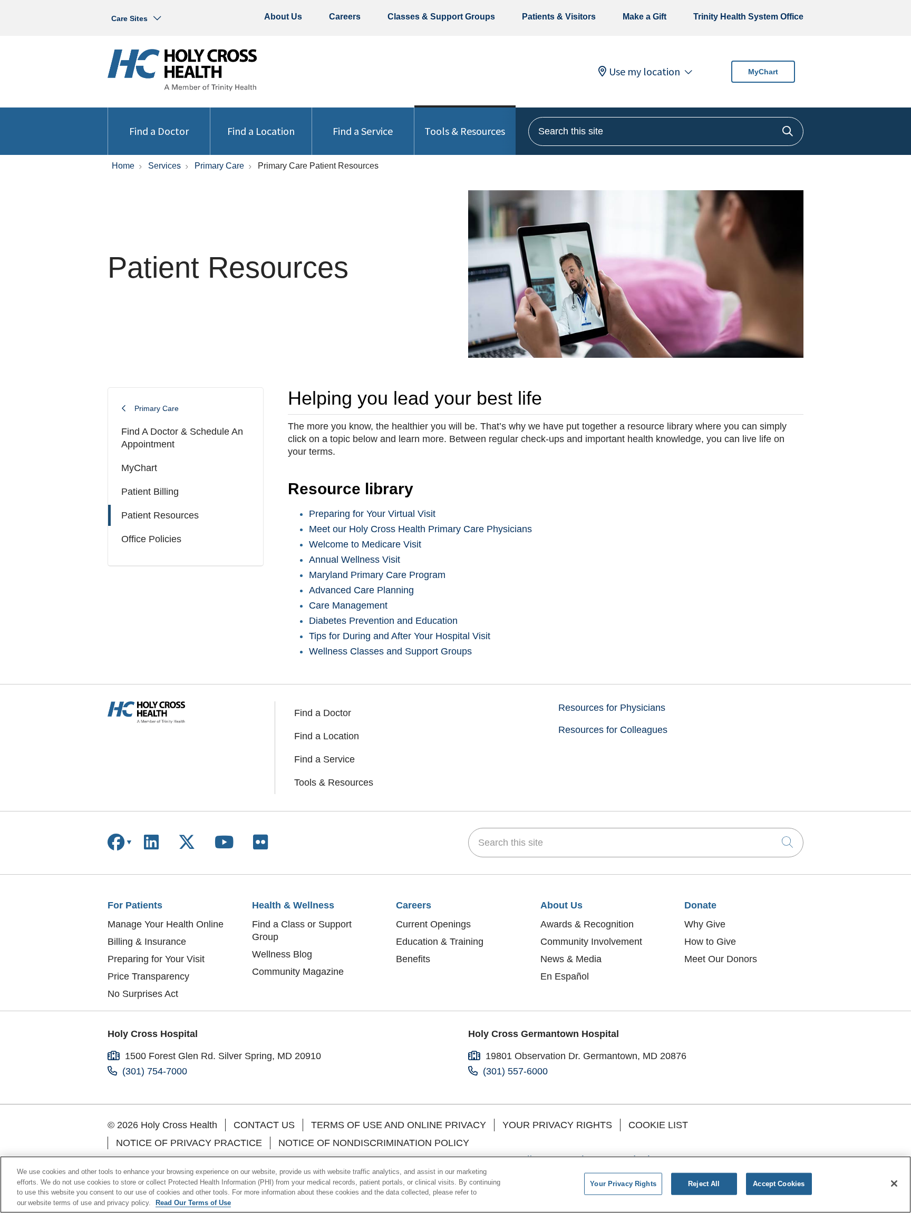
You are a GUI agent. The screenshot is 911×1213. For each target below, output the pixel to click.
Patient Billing (150, 491)
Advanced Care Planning (361, 590)
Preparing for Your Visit (156, 959)
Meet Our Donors (720, 959)
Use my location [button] (644, 71)
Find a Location (261, 131)
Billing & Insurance (147, 941)
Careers (345, 16)
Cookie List (658, 1125)
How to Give (710, 941)
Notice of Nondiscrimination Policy (373, 1143)
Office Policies (151, 539)
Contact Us (264, 1125)
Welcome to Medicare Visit (365, 544)
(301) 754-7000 (154, 1071)
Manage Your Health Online (166, 924)
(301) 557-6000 (515, 1071)
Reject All (704, 1184)
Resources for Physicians (611, 707)
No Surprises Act (143, 994)
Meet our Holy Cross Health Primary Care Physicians (420, 529)
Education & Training (439, 941)
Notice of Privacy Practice (189, 1143)
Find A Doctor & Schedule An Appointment (182, 437)
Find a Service (363, 131)
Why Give (704, 924)
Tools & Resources (464, 131)
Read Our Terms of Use (193, 1202)
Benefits (413, 959)
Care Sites (129, 18)
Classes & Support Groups (441, 16)
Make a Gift (644, 16)
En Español (564, 976)
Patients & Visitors (559, 16)
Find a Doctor (159, 131)
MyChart (763, 71)
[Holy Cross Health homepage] (182, 88)
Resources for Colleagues (612, 730)
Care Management (348, 605)
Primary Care (156, 408)
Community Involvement (591, 941)
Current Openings (433, 924)
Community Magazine (298, 971)
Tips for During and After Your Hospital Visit (399, 636)
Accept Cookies (779, 1184)
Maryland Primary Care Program (377, 575)
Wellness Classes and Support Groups (390, 651)
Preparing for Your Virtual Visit (372, 513)
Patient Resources (160, 515)
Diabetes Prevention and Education (383, 620)
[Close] (894, 1183)
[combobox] (665, 131)
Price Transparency (148, 976)
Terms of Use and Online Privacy (398, 1125)
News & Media (571, 959)
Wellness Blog (282, 954)
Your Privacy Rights (557, 1125)
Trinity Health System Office (748, 16)
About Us (283, 16)
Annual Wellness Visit (354, 559)
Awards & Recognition (587, 924)
